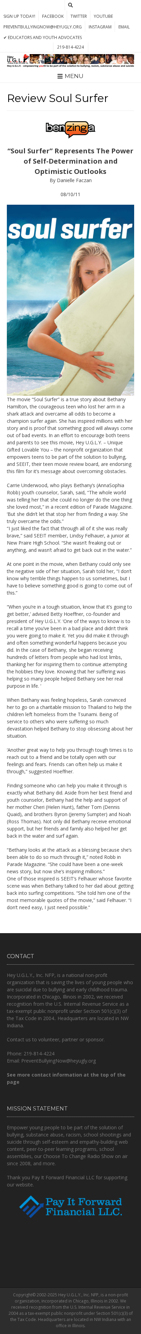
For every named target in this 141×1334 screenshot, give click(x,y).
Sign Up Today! (19, 16)
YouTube (103, 16)
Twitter (78, 16)
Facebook (53, 16)
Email (124, 27)
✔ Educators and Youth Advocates (42, 37)
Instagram (100, 27)
